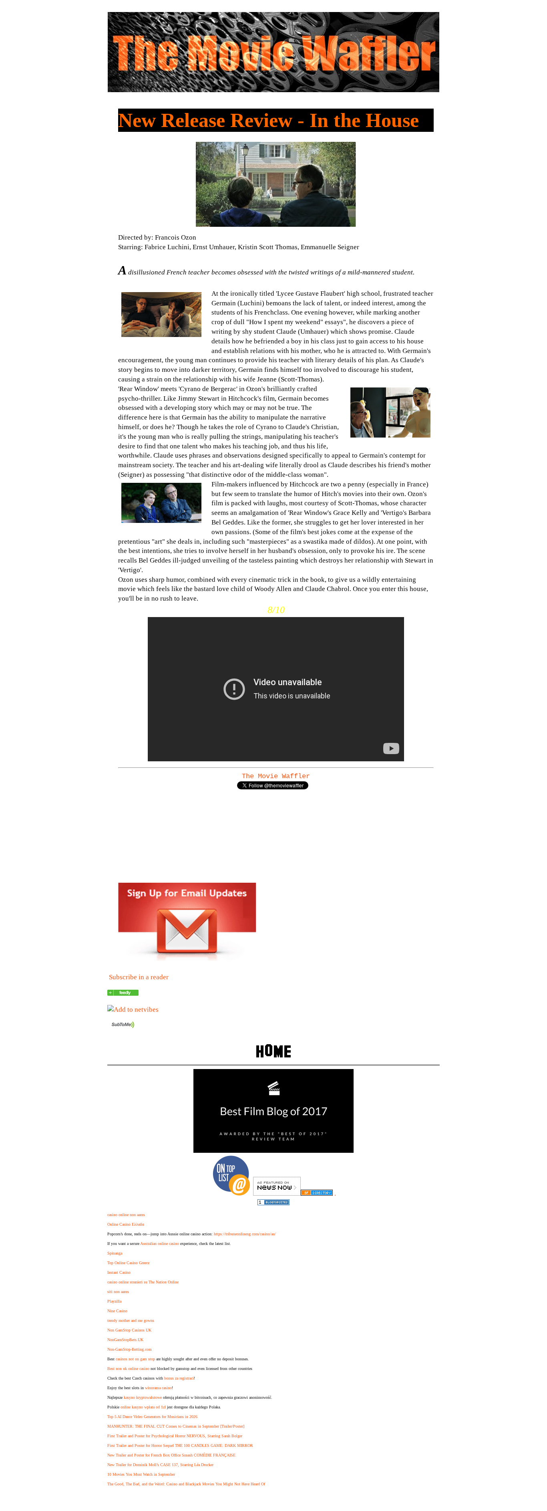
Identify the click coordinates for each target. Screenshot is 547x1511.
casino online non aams (126, 1214)
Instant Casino (119, 1272)
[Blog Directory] (317, 1193)
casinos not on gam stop (135, 1359)
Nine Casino (117, 1311)
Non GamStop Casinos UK (129, 1330)
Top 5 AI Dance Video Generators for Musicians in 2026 (152, 1416)
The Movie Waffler (276, 776)
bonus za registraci (179, 1378)
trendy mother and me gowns (130, 1320)
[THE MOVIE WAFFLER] (123, 993)
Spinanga (114, 1253)
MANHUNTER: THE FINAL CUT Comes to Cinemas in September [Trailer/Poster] (175, 1426)
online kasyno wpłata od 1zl (143, 1407)
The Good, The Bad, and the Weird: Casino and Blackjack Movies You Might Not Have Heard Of (186, 1484)
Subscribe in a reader (139, 977)
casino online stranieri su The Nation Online (143, 1282)
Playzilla (114, 1301)
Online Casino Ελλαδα (125, 1224)
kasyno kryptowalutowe (143, 1397)
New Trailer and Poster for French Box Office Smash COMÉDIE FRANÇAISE (171, 1455)
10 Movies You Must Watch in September (141, 1474)
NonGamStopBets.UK (125, 1340)
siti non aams (118, 1291)
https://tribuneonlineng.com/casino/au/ (245, 1234)
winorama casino (158, 1388)
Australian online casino (159, 1243)
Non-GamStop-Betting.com (129, 1349)
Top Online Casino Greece (128, 1263)
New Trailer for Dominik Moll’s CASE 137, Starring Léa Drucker (160, 1465)
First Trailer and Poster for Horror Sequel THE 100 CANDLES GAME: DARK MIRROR (180, 1445)
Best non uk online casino (128, 1368)
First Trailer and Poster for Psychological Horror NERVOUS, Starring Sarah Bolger (174, 1436)
